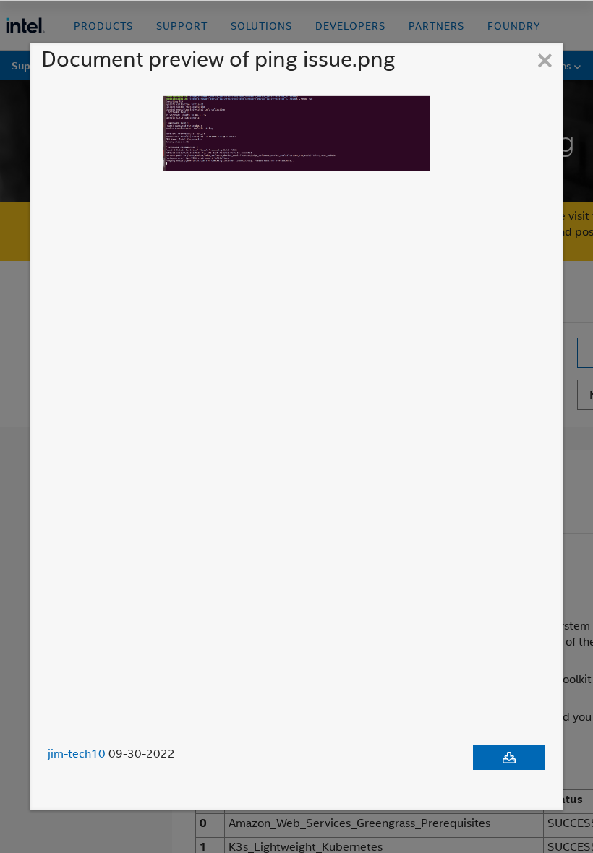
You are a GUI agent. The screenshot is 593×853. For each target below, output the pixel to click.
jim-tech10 (77, 753)
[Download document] (509, 757)
